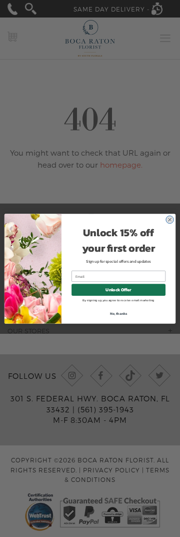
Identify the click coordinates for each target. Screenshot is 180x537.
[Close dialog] (170, 219)
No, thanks (119, 313)
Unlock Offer (118, 289)
